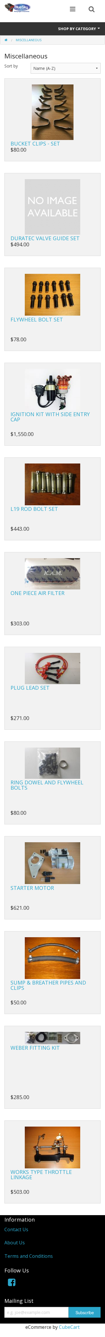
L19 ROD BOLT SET (34, 508)
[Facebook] (11, 1283)
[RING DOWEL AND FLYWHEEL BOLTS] (52, 763)
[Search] (92, 9)
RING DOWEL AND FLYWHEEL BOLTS (46, 785)
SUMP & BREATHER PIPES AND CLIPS (48, 985)
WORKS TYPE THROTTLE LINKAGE (41, 1174)
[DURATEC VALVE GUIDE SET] (52, 206)
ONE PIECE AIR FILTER (37, 592)
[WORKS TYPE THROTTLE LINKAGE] (52, 1147)
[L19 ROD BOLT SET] (52, 484)
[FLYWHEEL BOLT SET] (52, 294)
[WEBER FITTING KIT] (52, 1037)
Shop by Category (77, 28)
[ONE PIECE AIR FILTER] (52, 573)
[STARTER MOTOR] (52, 862)
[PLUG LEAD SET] (52, 668)
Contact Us (16, 1229)
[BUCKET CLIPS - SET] (53, 111)
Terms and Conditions (28, 1256)
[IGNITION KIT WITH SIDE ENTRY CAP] (52, 389)
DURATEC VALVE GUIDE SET (45, 238)
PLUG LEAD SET (30, 687)
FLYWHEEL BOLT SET (36, 319)
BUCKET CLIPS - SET (35, 143)
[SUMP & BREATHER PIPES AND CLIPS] (52, 957)
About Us (14, 1242)
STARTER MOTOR (32, 887)
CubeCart (69, 1327)
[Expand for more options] (73, 9)
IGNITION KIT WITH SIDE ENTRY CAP (50, 417)
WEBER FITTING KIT (35, 1047)
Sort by (11, 66)
